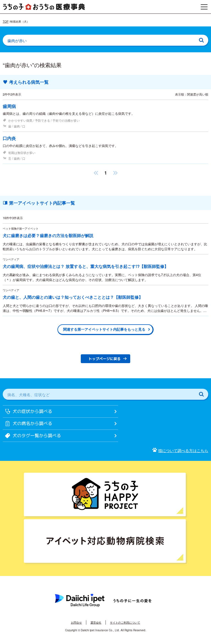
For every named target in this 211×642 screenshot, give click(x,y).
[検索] (201, 40)
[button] (96, 173)
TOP (6, 21)
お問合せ (76, 622)
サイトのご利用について (125, 622)
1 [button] (105, 173)
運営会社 (95, 622)
